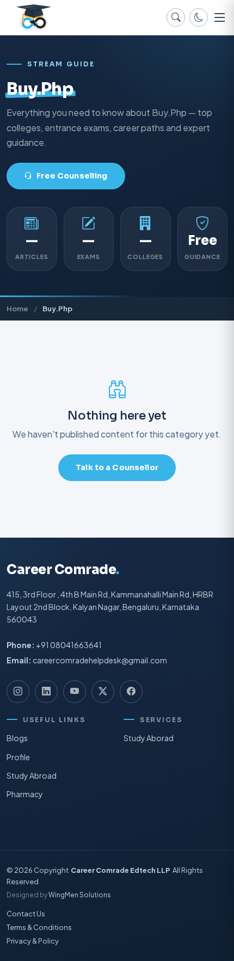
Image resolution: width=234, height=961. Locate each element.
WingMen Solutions (79, 895)
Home (17, 308)
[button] (219, 17)
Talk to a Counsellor (117, 467)
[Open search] (176, 17)
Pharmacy (25, 794)
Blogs (17, 738)
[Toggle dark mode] (198, 17)
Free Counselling (71, 176)
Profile (18, 757)
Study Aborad (149, 738)
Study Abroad (32, 775)
